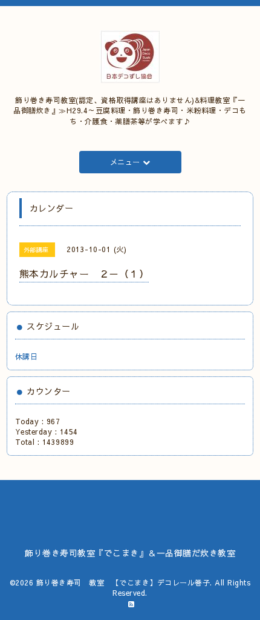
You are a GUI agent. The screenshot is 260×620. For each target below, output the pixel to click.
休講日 (26, 356)
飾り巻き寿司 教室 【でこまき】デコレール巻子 (123, 582)
